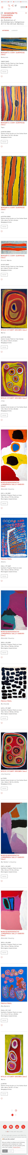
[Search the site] (9, 5)
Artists (10, 1)
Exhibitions (24, 1)
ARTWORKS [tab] (5, 30)
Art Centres (17, 1)
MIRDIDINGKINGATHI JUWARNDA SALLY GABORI (12, 484)
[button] (2, 76)
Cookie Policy (16, 1147)
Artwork (5, 1)
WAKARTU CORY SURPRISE (13, 53)
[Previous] (16, 1110)
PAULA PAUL (6, 559)
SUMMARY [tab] (15, 30)
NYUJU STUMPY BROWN (14, 330)
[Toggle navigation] (2, 7)
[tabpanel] (14, 578)
